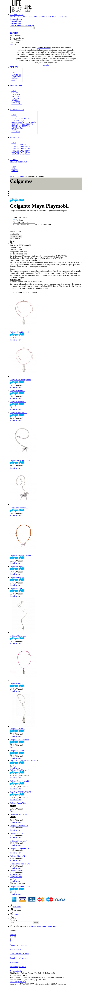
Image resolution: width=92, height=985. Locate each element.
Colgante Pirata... (16, 588)
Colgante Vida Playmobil (19, 740)
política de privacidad (37, 926)
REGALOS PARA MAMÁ (21, 146)
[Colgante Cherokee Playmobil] (23, 632)
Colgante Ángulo (16, 870)
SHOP (14, 72)
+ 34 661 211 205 (16, 15)
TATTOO (15, 117)
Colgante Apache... (17, 729)
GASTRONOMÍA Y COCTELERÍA (24, 122)
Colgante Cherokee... (18, 636)
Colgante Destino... (17, 391)
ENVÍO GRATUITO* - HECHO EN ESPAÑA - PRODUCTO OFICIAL (38, 17)
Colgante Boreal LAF (18, 841)
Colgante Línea (16, 877)
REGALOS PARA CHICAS (21, 152)
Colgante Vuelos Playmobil (20, 380)
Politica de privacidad (18, 967)
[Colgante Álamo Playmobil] (23, 552)
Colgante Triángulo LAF (19, 848)
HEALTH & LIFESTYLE (21, 126)
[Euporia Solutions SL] (21, 12)
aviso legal (52, 926)
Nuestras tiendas (16, 971)
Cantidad (13, 234)
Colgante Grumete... (17, 577)
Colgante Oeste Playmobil (20, 460)
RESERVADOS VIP (18, 120)
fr (15, 935)
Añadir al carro (15, 340)
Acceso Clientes (16, 21)
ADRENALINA (17, 128)
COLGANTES (17, 93)
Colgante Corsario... (17, 566)
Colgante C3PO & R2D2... (20, 814)
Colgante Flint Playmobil (19, 770)
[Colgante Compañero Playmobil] (23, 504)
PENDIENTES (17, 98)
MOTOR (14, 130)
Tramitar (13, 44)
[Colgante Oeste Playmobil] (23, 457)
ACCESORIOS (17, 104)
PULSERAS (16, 94)
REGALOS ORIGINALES (21, 154)
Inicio (12, 176)
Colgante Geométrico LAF (20, 864)
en (11, 935)
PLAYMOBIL (16, 74)
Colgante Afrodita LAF (19, 826)
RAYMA (14, 78)
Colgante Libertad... (17, 751)
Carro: (23, 25)
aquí (38, 260)
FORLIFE (15, 171)
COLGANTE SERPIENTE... (21, 792)
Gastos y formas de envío (19, 954)
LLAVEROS (16, 102)
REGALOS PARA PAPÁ (20, 144)
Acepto (46, 65)
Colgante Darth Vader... (19, 803)
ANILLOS (15, 96)
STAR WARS (16, 76)
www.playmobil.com (18, 982)
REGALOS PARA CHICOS (21, 150)
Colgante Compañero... (19, 508)
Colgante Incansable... (18, 413)
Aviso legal (14, 962)
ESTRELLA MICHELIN (20, 118)
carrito (14, 32)
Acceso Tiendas (16, 19)
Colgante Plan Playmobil (19, 332)
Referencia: (14, 245)
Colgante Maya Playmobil (20, 886)
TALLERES (16, 132)
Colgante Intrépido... (18, 402)
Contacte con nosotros (18, 945)
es (13, 935)
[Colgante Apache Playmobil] (23, 726)
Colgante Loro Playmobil (19, 781)
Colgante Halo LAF (17, 856)
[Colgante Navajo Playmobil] (23, 680)
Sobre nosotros (15, 949)
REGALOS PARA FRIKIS (21, 148)
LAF (13, 80)
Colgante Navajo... (17, 683)
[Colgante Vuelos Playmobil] (23, 376)
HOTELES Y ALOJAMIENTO (22, 124)
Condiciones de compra (19, 958)
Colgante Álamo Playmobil (20, 555)
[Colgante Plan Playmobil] (23, 329)
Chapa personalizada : (21, 217)
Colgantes (19, 176)
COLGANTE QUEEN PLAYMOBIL (25, 760)
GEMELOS (16, 100)
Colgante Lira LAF (17, 833)
